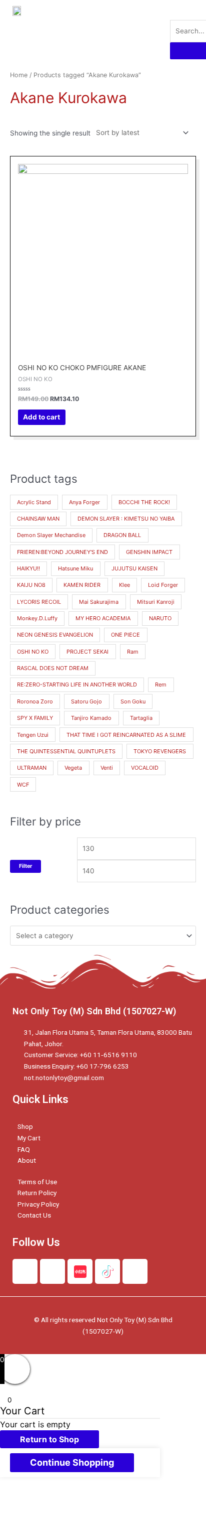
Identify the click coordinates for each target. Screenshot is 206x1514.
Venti (106, 767)
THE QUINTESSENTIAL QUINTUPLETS (66, 751)
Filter (25, 866)
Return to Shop (49, 1439)
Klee (124, 584)
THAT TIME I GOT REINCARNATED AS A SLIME (126, 734)
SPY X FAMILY (35, 717)
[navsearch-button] (176, 10)
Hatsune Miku (75, 568)
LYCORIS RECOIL (39, 601)
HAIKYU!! (28, 568)
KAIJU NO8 (31, 584)
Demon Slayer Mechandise (51, 535)
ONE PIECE (125, 634)
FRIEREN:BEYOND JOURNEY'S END (62, 552)
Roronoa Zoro (35, 701)
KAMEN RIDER (82, 584)
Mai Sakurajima (98, 601)
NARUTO (160, 618)
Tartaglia (141, 717)
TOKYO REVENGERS (160, 751)
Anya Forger (84, 502)
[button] (144, 29)
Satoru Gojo (86, 701)
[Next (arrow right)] (62, 1509)
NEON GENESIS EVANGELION (55, 634)
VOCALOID (144, 767)
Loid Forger (163, 584)
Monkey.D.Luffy (37, 618)
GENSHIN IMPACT (149, 552)
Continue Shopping (72, 1462)
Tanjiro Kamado (91, 717)
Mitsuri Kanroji (155, 601)
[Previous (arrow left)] (20, 1509)
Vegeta (73, 767)
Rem (160, 684)
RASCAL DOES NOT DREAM (52, 668)
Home (19, 75)
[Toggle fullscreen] (104, 1496)
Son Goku (133, 701)
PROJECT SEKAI (87, 651)
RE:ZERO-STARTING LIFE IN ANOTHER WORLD (77, 684)
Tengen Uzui (32, 734)
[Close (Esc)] (20, 1496)
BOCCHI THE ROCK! (144, 502)
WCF (23, 784)
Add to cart (41, 417)
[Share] (62, 1496)
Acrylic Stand (34, 502)
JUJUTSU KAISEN (135, 568)
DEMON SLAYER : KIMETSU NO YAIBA (126, 518)
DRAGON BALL (122, 535)
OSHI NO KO (32, 651)
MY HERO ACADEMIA (103, 618)
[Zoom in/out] (146, 1496)
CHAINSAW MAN (38, 518)
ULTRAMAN (31, 767)
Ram (132, 651)
